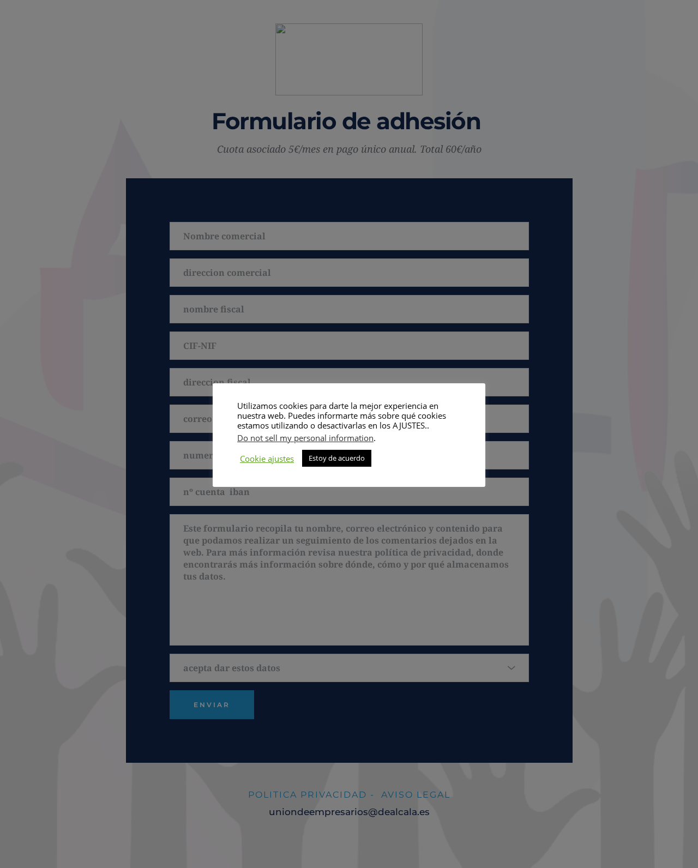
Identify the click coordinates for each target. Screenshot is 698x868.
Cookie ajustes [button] (267, 458)
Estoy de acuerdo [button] (337, 458)
